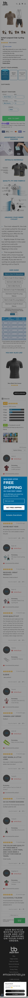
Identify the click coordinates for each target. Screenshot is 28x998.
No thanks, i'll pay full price (14, 515)
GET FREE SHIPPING (14, 507)
